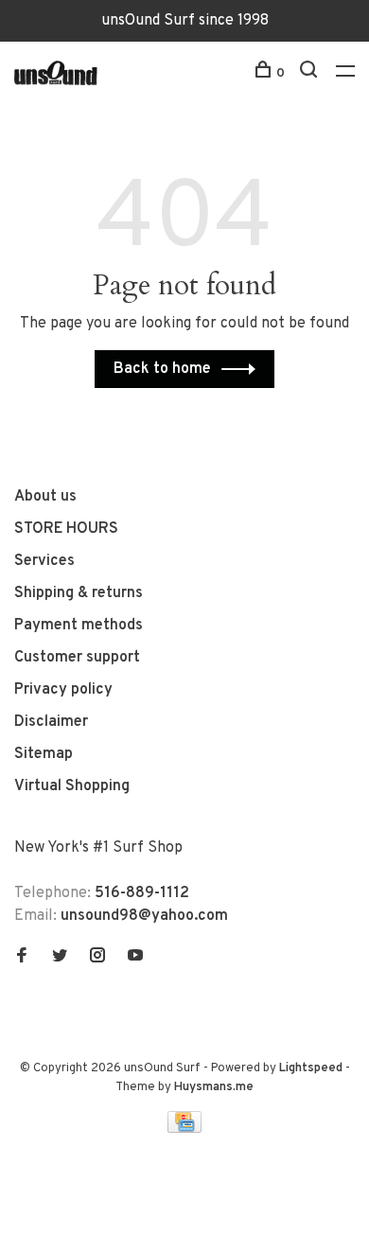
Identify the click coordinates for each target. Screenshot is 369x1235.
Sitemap (43, 754)
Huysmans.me (214, 1087)
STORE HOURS (66, 529)
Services (44, 561)
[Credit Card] (184, 1129)
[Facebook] (21, 957)
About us (45, 496)
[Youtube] (135, 957)
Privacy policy (63, 689)
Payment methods (78, 625)
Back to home (162, 369)
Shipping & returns (78, 593)
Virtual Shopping (72, 786)
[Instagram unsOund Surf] (97, 957)
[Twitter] (59, 957)
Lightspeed (311, 1068)
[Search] (311, 73)
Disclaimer (51, 722)
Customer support (77, 657)
